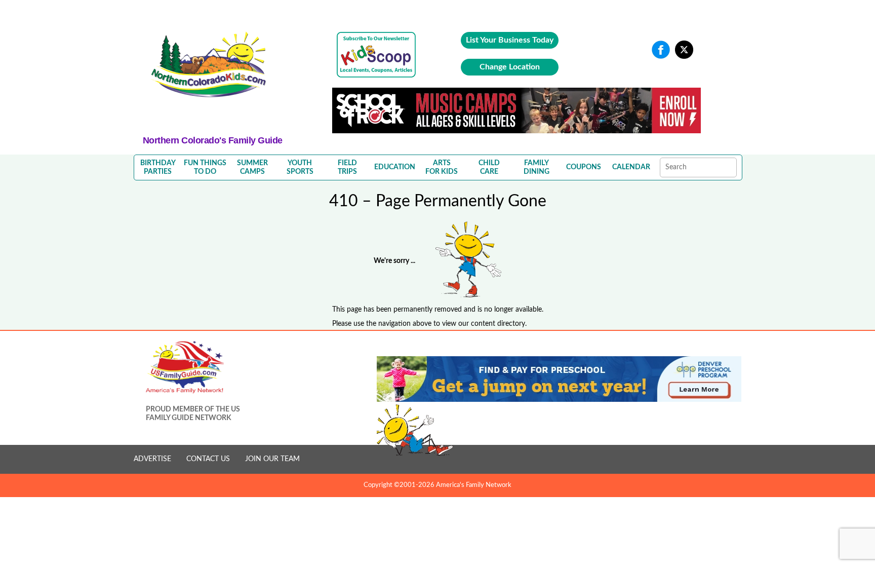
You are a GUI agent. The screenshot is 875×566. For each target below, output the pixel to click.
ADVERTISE (152, 459)
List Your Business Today (509, 40)
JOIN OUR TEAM (272, 459)
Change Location (510, 67)
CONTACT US (208, 459)
